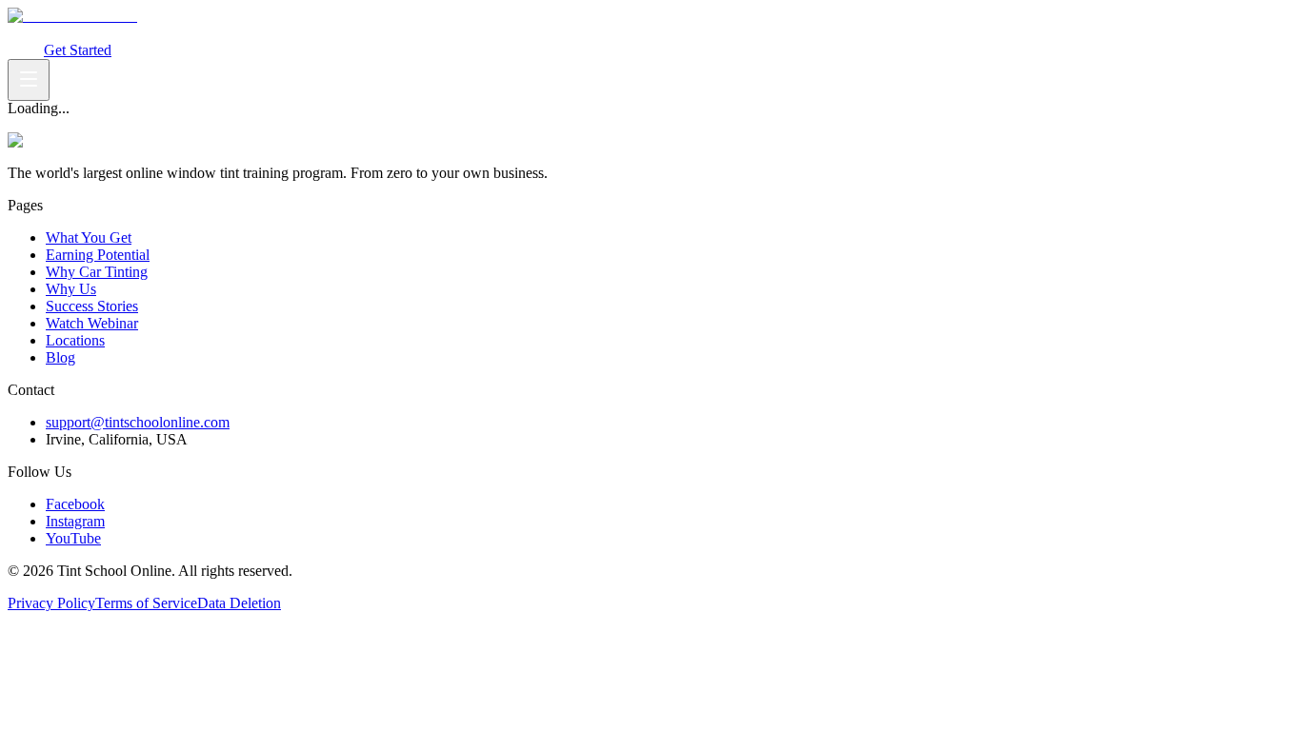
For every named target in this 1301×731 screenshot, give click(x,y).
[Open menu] (29, 80)
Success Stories (92, 306)
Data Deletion (239, 603)
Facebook (75, 504)
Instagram (75, 521)
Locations (75, 340)
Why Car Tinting (248, 33)
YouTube (73, 538)
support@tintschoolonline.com (138, 422)
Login (26, 50)
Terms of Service (146, 603)
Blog (60, 357)
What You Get (50, 33)
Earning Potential (145, 33)
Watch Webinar (396, 33)
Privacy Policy (51, 603)
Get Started (77, 50)
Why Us (324, 33)
